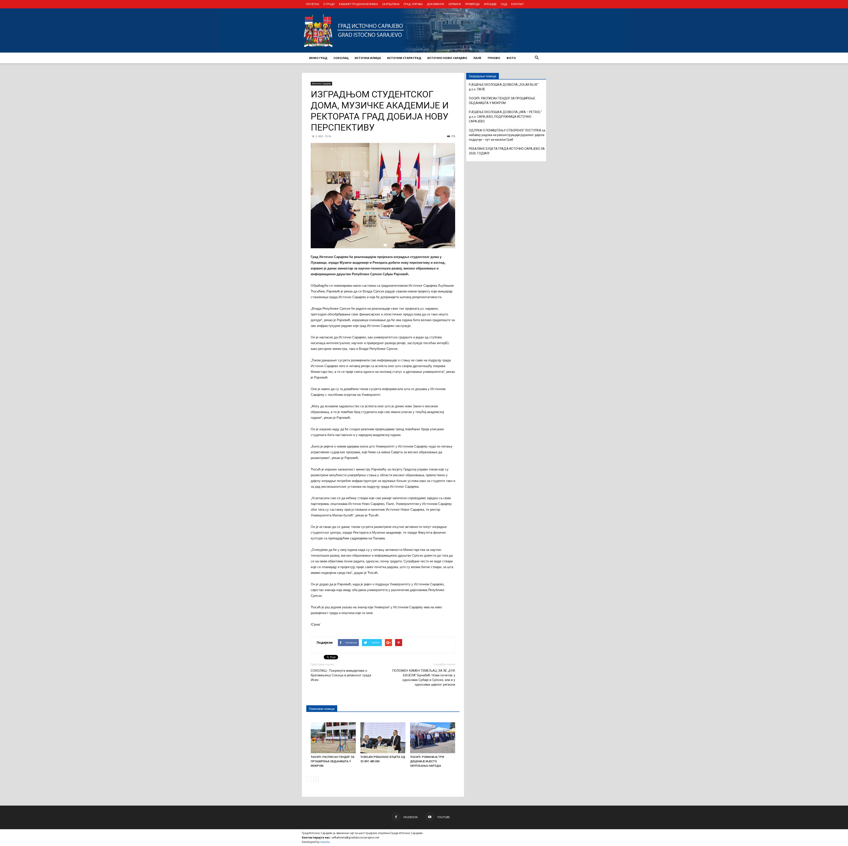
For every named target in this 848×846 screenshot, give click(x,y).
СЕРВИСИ (454, 4)
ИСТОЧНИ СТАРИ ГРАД (404, 58)
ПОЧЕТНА (312, 4)
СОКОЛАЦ (340, 58)
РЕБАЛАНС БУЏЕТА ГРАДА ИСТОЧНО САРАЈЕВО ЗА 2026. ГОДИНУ (507, 151)
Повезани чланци (322, 709)
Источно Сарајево (321, 83)
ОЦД (504, 4)
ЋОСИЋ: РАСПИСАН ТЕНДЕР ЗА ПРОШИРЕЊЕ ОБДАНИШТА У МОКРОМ (332, 761)
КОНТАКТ (517, 4)
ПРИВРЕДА (472, 4)
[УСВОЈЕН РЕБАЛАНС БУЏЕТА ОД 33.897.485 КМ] (382, 737)
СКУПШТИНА (390, 4)
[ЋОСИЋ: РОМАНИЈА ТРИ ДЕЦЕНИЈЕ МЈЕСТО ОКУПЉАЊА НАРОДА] (432, 737)
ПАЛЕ (477, 58)
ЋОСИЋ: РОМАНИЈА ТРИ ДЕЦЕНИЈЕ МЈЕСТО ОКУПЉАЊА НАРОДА (427, 761)
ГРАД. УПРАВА (413, 4)
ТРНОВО (493, 58)
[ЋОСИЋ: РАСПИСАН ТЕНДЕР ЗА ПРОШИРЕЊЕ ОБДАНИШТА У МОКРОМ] (333, 737)
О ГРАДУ (329, 4)
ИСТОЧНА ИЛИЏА (368, 58)
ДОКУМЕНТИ (435, 4)
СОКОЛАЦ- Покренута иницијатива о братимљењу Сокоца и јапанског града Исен (341, 675)
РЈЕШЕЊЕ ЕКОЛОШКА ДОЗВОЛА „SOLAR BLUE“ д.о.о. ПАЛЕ (504, 87)
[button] (536, 58)
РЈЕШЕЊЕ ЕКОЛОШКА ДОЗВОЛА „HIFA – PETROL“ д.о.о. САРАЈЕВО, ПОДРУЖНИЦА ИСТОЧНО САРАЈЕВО (505, 116)
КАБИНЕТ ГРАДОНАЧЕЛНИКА (358, 4)
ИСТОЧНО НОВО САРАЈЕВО (447, 58)
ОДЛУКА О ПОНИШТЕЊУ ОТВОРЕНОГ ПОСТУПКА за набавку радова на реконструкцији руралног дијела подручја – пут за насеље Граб (507, 135)
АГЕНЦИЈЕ (490, 4)
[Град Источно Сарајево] (424, 30)
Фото (511, 58)
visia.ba (325, 842)
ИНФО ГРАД (318, 58)
